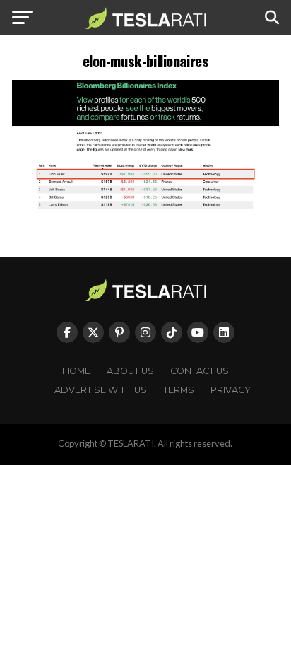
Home (76, 371)
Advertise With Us (100, 390)
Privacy (230, 390)
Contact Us (199, 371)
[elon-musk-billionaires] (145, 206)
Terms (178, 390)
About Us (130, 371)
